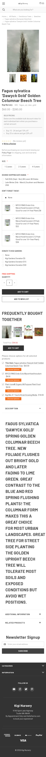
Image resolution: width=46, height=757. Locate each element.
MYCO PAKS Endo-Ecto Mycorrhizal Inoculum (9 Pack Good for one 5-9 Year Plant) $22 (27, 222)
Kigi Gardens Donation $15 (15, 262)
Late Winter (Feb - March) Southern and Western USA (24, 183)
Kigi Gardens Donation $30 (15, 265)
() (42, 3)
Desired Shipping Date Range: (14, 175)
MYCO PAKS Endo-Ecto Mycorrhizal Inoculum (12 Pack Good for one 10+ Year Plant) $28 (28, 238)
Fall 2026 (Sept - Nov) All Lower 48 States (21, 179)
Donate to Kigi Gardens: (12, 251)
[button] (23, 408)
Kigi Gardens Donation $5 (15, 258)
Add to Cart (13, 348)
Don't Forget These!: (10, 191)
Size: (4, 161)
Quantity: (6, 277)
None (10, 198)
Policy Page (6, 153)
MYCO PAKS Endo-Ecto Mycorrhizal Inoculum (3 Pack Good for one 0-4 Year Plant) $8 (28, 208)
